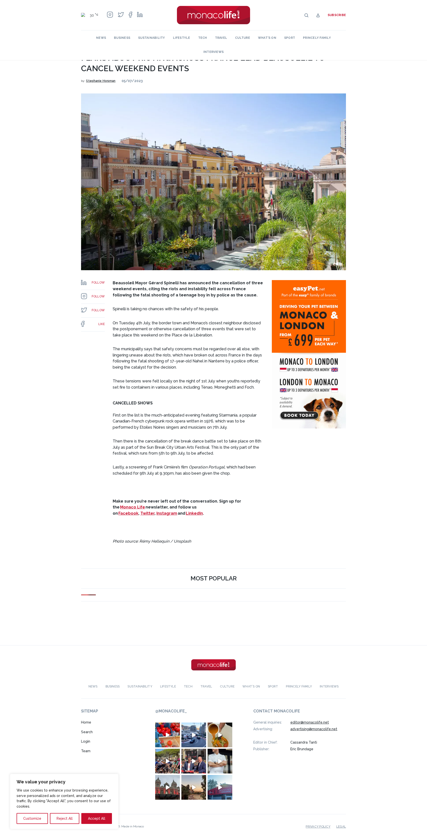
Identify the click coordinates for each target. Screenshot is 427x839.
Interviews (213, 52)
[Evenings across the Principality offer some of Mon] (193, 735)
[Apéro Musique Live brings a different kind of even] (220, 787)
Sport (289, 38)
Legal (341, 826)
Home (86, 722)
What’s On (267, 38)
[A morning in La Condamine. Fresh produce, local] (167, 735)
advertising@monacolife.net (313, 729)
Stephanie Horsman (100, 81)
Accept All (96, 818)
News (101, 38)
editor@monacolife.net (309, 722)
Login (85, 741)
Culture (242, 38)
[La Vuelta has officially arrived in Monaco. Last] (167, 787)
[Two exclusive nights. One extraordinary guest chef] (220, 761)
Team (85, 751)
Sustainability (151, 38)
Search (87, 732)
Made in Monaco (132, 826)
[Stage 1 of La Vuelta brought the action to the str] (193, 761)
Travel (221, 38)
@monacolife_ (171, 711)
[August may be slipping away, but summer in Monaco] (220, 735)
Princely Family (317, 38)
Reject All (65, 818)
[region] (64, 801)
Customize (32, 818)
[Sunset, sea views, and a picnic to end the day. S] (193, 787)
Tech (202, 38)
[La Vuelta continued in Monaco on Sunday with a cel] (167, 761)
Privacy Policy (318, 826)
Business (122, 38)
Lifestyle (181, 38)
